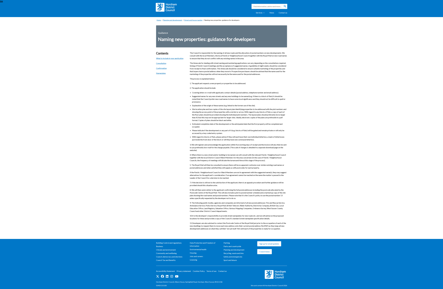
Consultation (161, 63)
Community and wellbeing (166, 253)
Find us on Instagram (171, 276)
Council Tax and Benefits (166, 260)
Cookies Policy (199, 271)
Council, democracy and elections (169, 257)
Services (259, 13)
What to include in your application (169, 58)
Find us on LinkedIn (167, 276)
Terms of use (211, 271)
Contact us (283, 13)
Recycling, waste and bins (234, 253)
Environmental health (198, 249)
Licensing (193, 260)
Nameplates (161, 73)
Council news (264, 251)
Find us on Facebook (162, 276)
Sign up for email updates (269, 244)
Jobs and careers (196, 256)
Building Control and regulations (169, 243)
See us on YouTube (176, 276)
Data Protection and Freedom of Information (202, 244)
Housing (193, 253)
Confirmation (161, 68)
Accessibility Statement (165, 271)
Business (159, 246)
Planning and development (234, 250)
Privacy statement (184, 271)
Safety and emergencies (233, 257)
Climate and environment (166, 250)
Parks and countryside (232, 246)
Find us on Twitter (157, 276)
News (271, 13)
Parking (227, 243)
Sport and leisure (230, 260)
